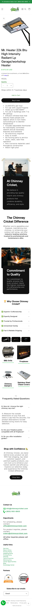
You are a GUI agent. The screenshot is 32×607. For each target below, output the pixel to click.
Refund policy (7, 560)
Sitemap (5, 556)
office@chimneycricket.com (15, 526)
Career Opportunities (9, 561)
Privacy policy (23, 603)
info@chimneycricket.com (17, 509)
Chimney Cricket (15, 600)
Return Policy (7, 550)
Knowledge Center (9, 565)
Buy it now (16, 100)
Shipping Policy (8, 553)
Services (6, 548)
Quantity (4, 82)
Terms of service (8, 558)
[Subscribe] (26, 594)
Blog (4, 563)
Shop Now (16, 477)
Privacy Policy (7, 551)
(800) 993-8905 (13, 511)
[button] (2, 9)
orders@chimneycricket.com (15, 533)
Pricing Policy (7, 555)
